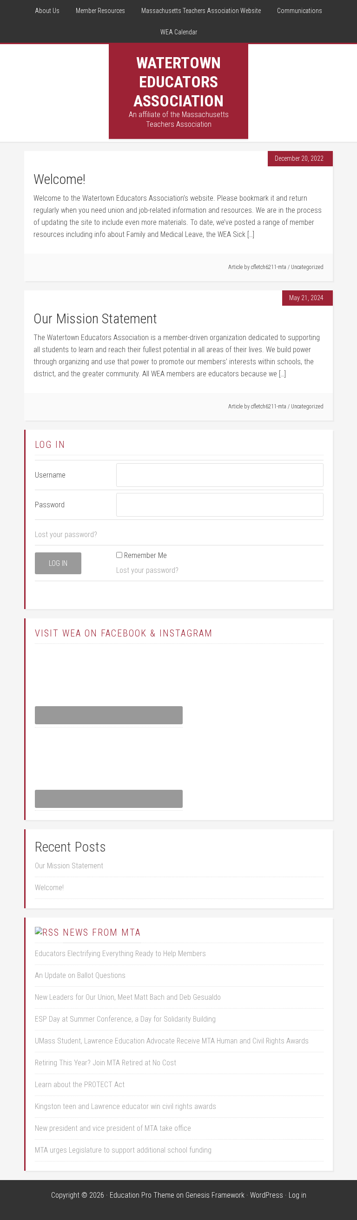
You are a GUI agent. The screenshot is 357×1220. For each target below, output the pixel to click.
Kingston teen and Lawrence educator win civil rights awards (125, 1106)
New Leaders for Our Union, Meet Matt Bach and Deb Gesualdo (128, 997)
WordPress (266, 1195)
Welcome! (59, 179)
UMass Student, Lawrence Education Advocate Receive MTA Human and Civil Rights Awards (172, 1040)
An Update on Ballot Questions (80, 975)
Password (50, 504)
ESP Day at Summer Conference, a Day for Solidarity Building (125, 1019)
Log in (297, 1195)
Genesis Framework (215, 1195)
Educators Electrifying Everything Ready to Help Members (120, 953)
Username (50, 475)
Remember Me (145, 555)
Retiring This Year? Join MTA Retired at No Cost (105, 1062)
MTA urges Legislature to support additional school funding (123, 1150)
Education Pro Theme (142, 1195)
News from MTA (102, 932)
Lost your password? (66, 534)
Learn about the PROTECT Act (80, 1084)
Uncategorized (307, 267)
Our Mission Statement (95, 318)
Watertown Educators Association (178, 81)
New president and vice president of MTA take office (113, 1128)
